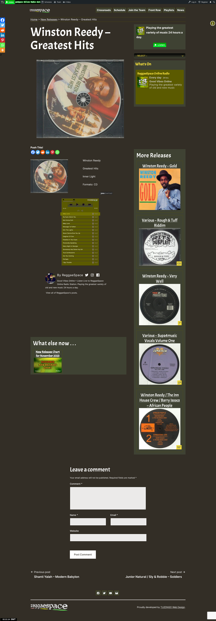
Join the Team (136, 10)
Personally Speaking (69, 243)
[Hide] (1, 55)
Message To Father (69, 227)
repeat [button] (78, 211)
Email (114, 515)
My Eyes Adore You (69, 217)
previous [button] (71, 204)
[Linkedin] (47, 152)
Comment (76, 483)
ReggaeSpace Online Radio (153, 73)
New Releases (49, 19)
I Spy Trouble (67, 262)
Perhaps (65, 259)
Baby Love (66, 214)
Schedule (119, 10)
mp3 (96, 214)
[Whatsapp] (57, 152)
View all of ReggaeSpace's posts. (61, 293)
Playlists (169, 10)
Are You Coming (68, 256)
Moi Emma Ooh (68, 220)
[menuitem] (2, 2)
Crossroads (104, 10)
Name (74, 515)
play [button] (77, 204)
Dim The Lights (68, 230)
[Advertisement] (80, 315)
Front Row (154, 10)
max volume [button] (74, 199)
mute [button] (64, 199)
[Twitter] (38, 152)
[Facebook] (33, 152)
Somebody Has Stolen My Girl (73, 249)
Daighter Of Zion (68, 236)
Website (74, 531)
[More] (2, 50)
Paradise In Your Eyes (70, 240)
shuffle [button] (82, 211)
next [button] (90, 204)
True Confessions (69, 253)
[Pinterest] (52, 152)
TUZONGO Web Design (172, 607)
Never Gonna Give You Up (71, 233)
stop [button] (83, 204)
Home (34, 19)
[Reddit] (42, 152)
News (180, 10)
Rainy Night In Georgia (70, 246)
